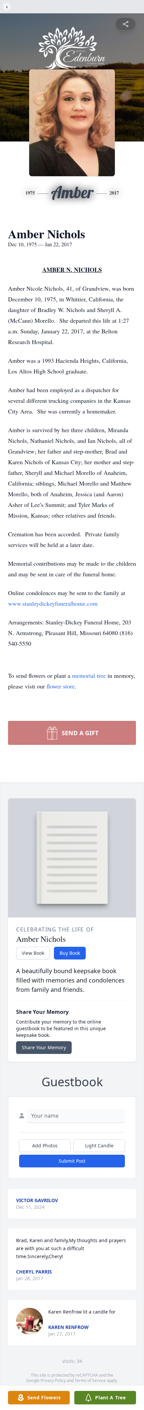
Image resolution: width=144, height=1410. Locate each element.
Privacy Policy (53, 1380)
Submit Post (72, 1161)
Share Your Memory (44, 1047)
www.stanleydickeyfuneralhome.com (52, 603)
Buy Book (70, 953)
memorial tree (89, 675)
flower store (61, 686)
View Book (33, 953)
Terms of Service (90, 1380)
